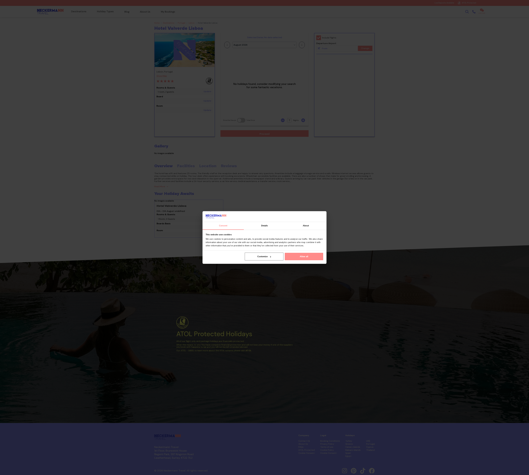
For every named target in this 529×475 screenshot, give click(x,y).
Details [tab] (264, 225)
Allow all (304, 256)
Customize (262, 256)
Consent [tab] (223, 225)
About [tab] (306, 225)
